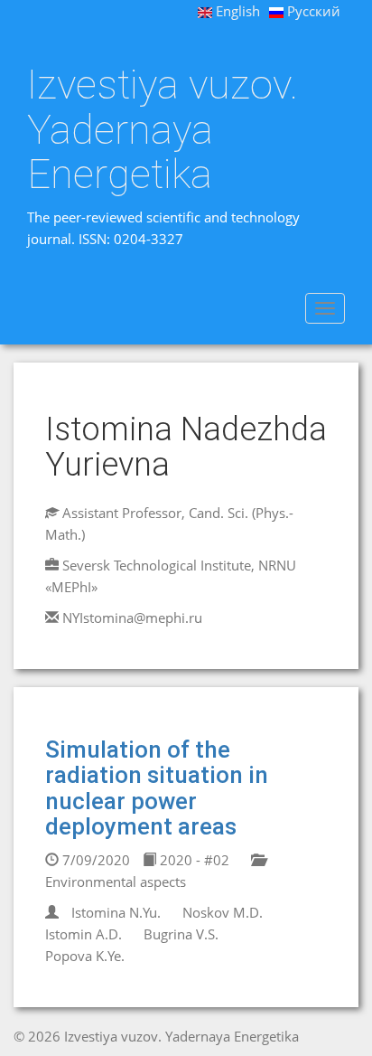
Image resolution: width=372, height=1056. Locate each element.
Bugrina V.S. (181, 934)
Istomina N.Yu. (116, 912)
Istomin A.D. (83, 934)
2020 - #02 (192, 860)
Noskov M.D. (222, 912)
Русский (312, 11)
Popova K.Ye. (85, 956)
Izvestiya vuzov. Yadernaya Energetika (162, 129)
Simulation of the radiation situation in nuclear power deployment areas (156, 788)
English (236, 11)
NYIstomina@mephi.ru (132, 617)
